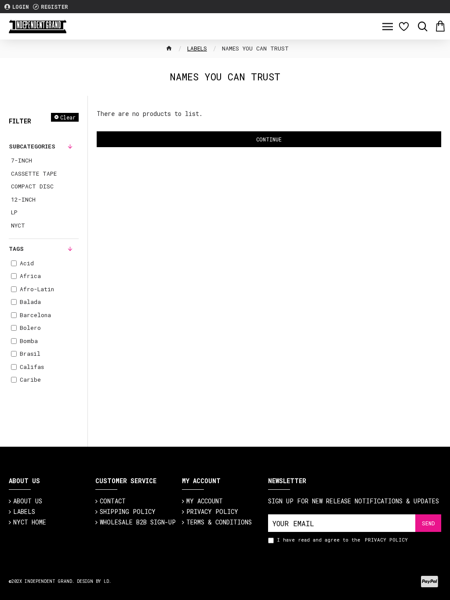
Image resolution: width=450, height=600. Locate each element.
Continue (269, 139)
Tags (16, 249)
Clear (68, 117)
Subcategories (32, 146)
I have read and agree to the (342, 539)
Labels (197, 48)
